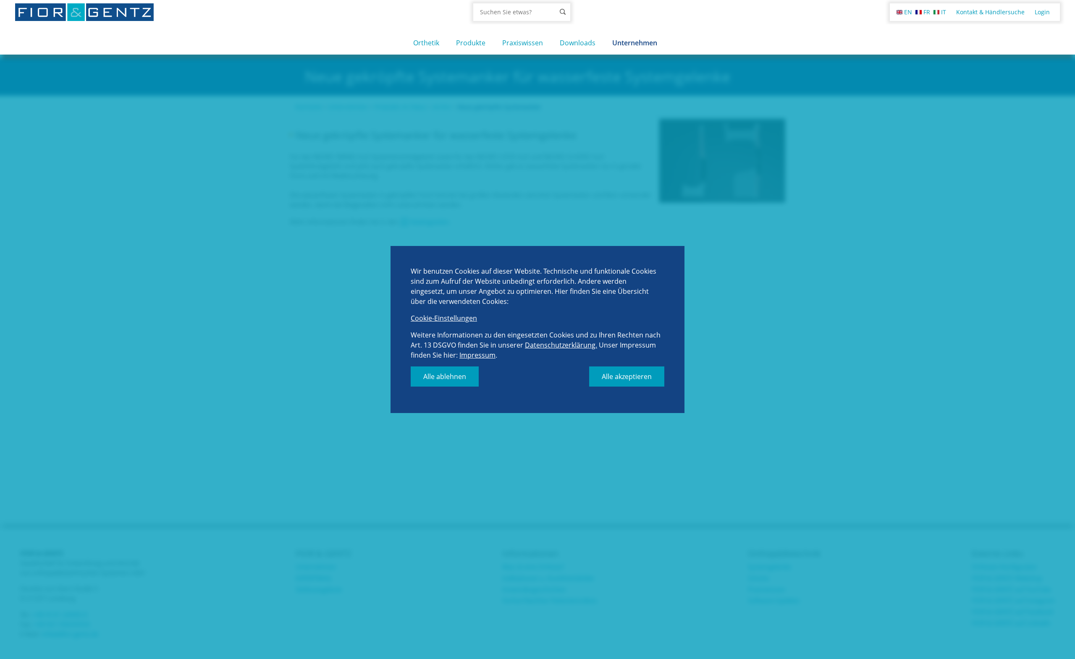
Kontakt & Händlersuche (990, 12)
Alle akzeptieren (627, 376)
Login (1042, 12)
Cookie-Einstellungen (444, 318)
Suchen (562, 12)
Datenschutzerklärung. (561, 345)
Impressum (477, 355)
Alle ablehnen (444, 376)
